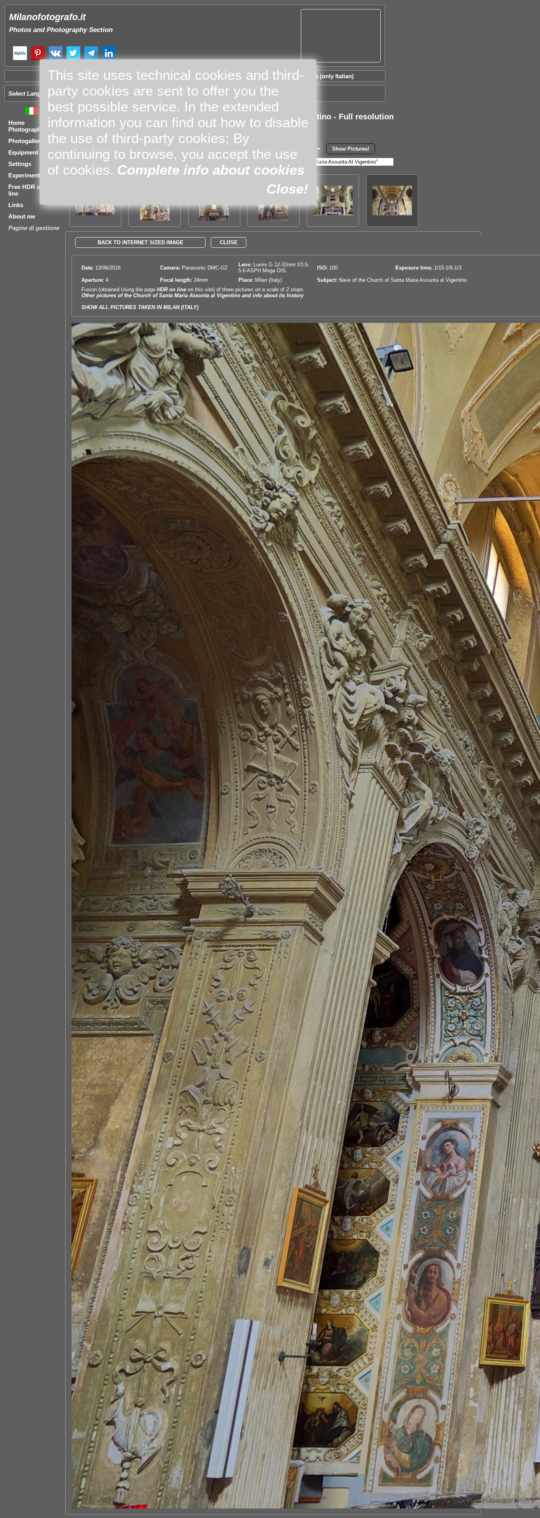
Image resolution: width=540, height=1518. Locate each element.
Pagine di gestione (33, 227)
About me (21, 216)
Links (15, 205)
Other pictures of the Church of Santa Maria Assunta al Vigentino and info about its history (192, 295)
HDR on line (171, 289)
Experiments (25, 175)
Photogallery (25, 141)
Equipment (23, 152)
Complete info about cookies (210, 169)
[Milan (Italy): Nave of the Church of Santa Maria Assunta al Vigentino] (392, 213)
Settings (19, 163)
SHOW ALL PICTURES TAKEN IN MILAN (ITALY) (139, 307)
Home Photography (26, 126)
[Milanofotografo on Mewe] (20, 59)
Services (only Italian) (324, 76)
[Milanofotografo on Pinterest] (38, 59)
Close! (287, 188)
